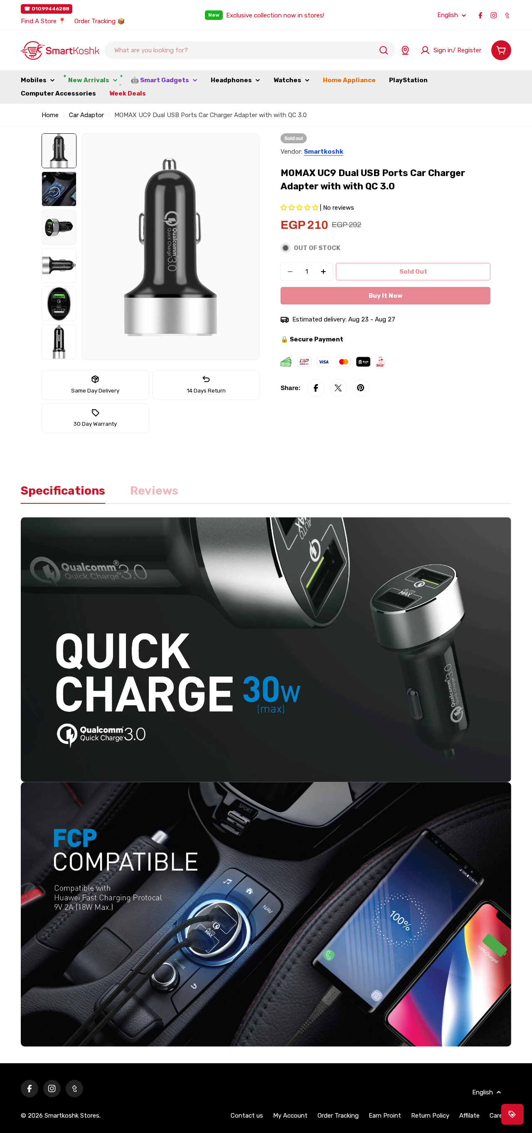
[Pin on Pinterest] (360, 388)
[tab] (63, 493)
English (447, 15)
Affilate (469, 1115)
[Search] (384, 50)
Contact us (247, 1115)
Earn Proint (385, 1115)
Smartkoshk (323, 151)
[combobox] (249, 50)
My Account (290, 1115)
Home (50, 115)
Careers (500, 1115)
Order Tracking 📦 (99, 21)
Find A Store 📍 (43, 21)
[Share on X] (338, 388)
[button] (300, 207)
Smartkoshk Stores (71, 1115)
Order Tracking (338, 1115)
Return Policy (430, 1115)
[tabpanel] (266, 782)
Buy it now (386, 295)
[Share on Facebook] (316, 388)
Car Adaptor (86, 115)
